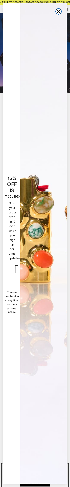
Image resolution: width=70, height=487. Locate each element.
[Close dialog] (59, 11)
